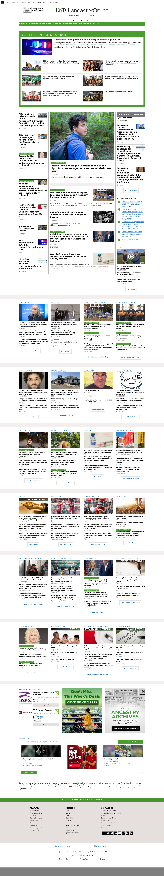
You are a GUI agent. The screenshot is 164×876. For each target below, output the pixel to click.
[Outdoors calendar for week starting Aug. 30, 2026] (130, 506)
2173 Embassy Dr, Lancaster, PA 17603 (46, 698)
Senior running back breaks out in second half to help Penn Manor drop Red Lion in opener (122, 78)
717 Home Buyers (42, 710)
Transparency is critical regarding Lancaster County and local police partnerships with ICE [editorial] (96, 594)
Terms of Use (84, 859)
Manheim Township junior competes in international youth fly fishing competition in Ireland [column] (130, 533)
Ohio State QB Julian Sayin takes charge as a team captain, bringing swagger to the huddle (96, 518)
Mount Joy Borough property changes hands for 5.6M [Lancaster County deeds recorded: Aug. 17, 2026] (32, 526)
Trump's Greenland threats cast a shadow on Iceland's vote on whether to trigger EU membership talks (32, 595)
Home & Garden (59, 431)
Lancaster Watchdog (95, 303)
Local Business (58, 371)
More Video (131, 289)
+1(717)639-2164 (40, 717)
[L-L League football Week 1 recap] (93, 96)
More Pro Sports (65, 545)
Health (87, 431)
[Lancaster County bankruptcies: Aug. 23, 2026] (130, 636)
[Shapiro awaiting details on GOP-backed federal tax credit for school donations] (65, 312)
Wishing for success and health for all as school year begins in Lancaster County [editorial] (97, 603)
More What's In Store (130, 417)
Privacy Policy (63, 859)
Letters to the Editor (127, 558)
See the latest (125, 118)
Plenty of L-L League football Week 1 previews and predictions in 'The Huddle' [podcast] (59, 23)
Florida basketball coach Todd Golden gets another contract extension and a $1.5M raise (98, 535)
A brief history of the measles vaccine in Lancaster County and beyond (68, 214)
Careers (102, 859)
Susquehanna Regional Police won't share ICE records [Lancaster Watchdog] (97, 337)
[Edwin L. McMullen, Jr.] (98, 380)
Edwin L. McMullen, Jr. (131, 240)
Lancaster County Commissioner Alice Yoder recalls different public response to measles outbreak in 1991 (128, 132)
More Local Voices (33, 673)
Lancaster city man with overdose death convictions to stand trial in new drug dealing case (33, 392)
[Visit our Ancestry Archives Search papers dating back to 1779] (125, 710)
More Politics (65, 351)
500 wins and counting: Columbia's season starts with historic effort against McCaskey (61, 62)
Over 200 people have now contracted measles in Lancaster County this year (68, 256)
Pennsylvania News (61, 558)
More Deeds (33, 545)
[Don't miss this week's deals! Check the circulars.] (82, 710)
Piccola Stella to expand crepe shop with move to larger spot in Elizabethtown (129, 407)
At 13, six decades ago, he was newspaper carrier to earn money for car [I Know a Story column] (33, 189)
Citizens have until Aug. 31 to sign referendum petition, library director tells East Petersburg (129, 452)
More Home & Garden (65, 483)
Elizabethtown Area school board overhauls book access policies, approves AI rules (128, 469)
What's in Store (124, 371)
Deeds (22, 497)
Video (120, 247)
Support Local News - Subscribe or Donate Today (82, 799)
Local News (25, 303)
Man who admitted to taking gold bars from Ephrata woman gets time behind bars (33, 407)
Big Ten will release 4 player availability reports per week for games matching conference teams (98, 526)
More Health (97, 477)
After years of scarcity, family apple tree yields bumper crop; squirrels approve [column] (64, 454)
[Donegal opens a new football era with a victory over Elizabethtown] (31, 80)
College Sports (91, 497)
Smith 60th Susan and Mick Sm (62, 659)
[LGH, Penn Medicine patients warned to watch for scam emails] (42, 260)
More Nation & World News (33, 604)
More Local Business (65, 415)
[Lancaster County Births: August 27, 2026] (65, 636)
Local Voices (25, 626)
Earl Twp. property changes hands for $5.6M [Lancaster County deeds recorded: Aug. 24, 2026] (32, 518)
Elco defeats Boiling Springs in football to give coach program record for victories (130, 326)
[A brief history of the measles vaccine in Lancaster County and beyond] (103, 217)
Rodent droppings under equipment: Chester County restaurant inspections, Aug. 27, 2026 (98, 665)
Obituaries (89, 371)
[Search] (162, 2)
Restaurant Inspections (96, 626)
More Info (46, 705)
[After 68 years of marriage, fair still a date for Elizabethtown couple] (42, 136)
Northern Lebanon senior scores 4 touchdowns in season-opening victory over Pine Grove (130, 337)
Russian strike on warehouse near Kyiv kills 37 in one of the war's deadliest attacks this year (33, 586)
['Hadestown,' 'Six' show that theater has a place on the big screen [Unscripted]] (33, 440)
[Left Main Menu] (2, 2)
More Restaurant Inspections (97, 674)
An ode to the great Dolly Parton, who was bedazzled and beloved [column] (32, 161)
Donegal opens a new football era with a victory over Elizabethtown (59, 77)
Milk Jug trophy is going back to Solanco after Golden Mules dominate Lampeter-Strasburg (121, 63)
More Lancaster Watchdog (98, 357)
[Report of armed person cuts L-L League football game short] (37, 47)
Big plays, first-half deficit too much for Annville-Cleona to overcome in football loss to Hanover (130, 348)
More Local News (131, 190)
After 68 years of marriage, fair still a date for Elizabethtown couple (29, 140)
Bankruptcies (123, 626)
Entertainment (26, 431)
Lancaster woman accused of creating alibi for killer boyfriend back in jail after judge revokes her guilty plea (130, 175)
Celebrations (58, 626)
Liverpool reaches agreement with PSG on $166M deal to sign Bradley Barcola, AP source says (65, 526)
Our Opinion (90, 558)
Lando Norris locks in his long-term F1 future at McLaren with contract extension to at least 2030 (64, 535)
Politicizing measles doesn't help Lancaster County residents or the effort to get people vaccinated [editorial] (69, 237)
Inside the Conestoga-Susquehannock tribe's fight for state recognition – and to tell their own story (81, 168)
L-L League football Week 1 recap (118, 91)
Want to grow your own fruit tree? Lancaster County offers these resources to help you (63, 462)
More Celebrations (65, 667)
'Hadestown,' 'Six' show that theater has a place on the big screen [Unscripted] (32, 454)
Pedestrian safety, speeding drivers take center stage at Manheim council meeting (130, 460)
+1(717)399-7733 (40, 700)
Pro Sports (57, 497)
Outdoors (121, 497)
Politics (55, 303)
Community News (124, 431)
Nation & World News (30, 558)
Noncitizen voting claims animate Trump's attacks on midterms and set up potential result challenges (65, 580)
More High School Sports (130, 357)
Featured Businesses (29, 690)
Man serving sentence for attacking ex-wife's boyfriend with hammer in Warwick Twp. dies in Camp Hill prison (129, 153)
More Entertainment (33, 481)
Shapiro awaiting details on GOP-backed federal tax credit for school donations (64, 324)
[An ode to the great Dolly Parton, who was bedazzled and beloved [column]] (42, 155)
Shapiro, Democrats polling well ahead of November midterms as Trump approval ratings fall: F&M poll (65, 332)
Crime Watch (25, 371)
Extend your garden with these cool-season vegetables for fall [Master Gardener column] (64, 473)
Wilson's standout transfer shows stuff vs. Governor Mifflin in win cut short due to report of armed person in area (60, 93)
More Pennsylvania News (66, 606)
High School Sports (126, 303)
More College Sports (98, 545)
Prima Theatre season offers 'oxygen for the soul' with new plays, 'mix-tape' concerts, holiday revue (33, 471)
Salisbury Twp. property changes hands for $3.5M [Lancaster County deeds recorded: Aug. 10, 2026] (33, 535)
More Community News (130, 479)
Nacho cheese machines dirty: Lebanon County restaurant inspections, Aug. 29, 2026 (30, 211)
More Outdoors (130, 543)
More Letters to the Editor (130, 603)
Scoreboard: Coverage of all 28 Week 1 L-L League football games (132, 204)
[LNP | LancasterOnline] (82, 10)
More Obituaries (98, 409)
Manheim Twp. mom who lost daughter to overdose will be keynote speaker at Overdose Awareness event (98, 458)
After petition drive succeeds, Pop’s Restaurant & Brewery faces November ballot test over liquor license (31, 120)
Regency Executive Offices (43, 693)
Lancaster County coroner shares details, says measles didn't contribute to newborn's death (133, 225)
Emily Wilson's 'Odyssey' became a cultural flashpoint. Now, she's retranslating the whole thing (63, 597)
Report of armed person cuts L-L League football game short (88, 39)
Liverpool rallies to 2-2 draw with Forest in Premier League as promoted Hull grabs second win (65, 518)
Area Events (25, 738)
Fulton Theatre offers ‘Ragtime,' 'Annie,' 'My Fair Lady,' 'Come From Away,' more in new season (33, 462)
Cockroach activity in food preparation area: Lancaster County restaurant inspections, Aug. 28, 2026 (98, 656)
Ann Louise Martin (90, 395)
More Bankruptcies (130, 669)
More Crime (33, 417)
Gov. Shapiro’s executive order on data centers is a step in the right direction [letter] (130, 580)
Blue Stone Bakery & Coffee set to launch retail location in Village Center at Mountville (130, 392)
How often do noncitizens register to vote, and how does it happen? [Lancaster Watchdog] (69, 194)
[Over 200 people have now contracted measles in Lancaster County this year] (103, 259)
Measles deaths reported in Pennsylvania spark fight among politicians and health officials (62, 588)
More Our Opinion (97, 612)
